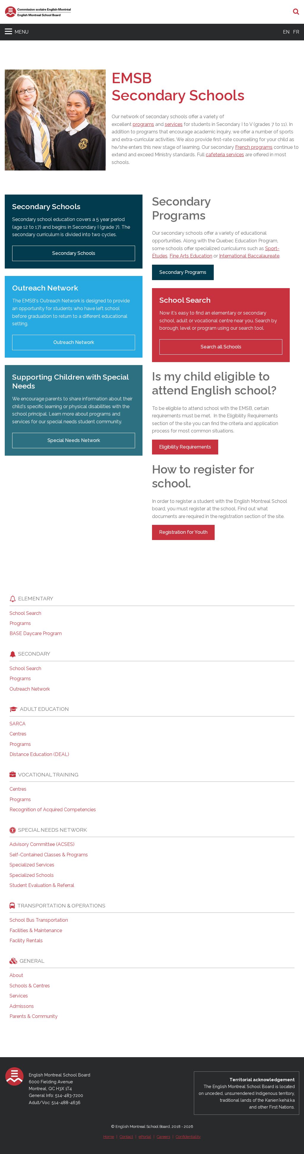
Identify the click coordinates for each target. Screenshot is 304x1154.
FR (296, 32)
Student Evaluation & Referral (42, 885)
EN (286, 32)
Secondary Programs (182, 272)
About (16, 975)
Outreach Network (73, 342)
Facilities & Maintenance (36, 930)
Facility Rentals (26, 940)
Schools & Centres (30, 986)
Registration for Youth (183, 532)
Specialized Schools (32, 875)
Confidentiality (188, 1136)
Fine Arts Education (191, 256)
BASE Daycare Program (36, 633)
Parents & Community (34, 1016)
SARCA (18, 724)
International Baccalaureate (249, 256)
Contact (126, 1136)
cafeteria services (225, 154)
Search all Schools (221, 347)
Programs (20, 623)
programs (143, 124)
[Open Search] (296, 12)
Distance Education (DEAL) (39, 754)
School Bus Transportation (39, 920)
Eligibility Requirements (185, 447)
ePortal (145, 1136)
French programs (254, 147)
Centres (18, 734)
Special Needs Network (74, 440)
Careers (163, 1136)
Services (19, 996)
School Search (25, 613)
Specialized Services (32, 865)
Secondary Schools (73, 253)
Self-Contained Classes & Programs (49, 855)
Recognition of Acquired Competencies (53, 809)
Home (108, 1136)
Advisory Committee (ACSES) (42, 844)
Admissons (22, 1006)
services (174, 124)
